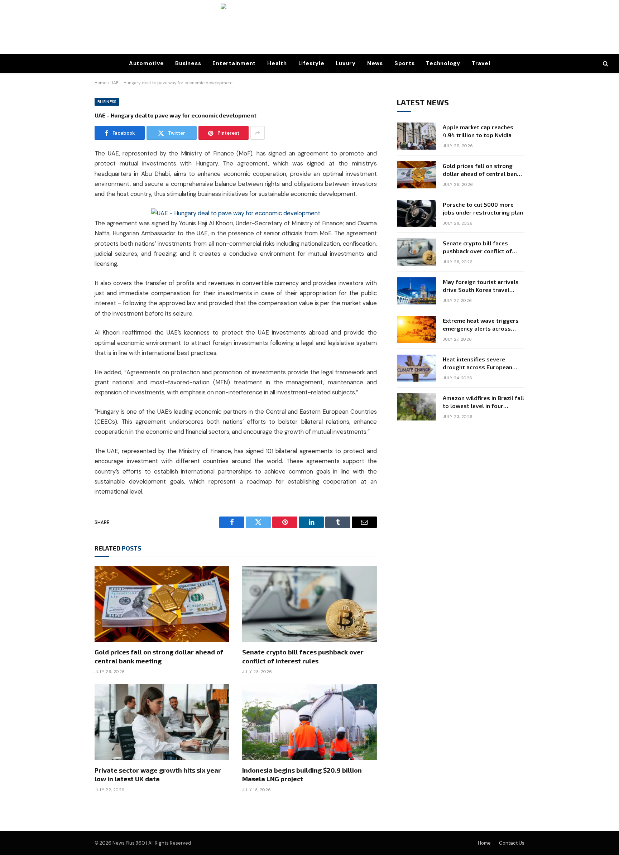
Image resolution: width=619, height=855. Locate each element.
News (375, 63)
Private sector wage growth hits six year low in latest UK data (158, 774)
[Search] (604, 64)
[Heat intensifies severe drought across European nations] (416, 368)
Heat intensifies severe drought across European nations (477, 364)
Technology (443, 63)
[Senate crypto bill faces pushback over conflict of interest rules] (309, 604)
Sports (404, 63)
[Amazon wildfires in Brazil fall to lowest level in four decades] (416, 407)
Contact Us (511, 843)
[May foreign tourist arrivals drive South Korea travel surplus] (416, 290)
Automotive (146, 63)
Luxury (346, 63)
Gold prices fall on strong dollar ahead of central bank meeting (159, 656)
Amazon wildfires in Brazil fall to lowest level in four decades (483, 402)
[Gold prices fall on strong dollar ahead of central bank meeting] (162, 604)
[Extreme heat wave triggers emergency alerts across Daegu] (416, 329)
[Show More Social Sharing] (257, 133)
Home (100, 83)
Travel (481, 63)
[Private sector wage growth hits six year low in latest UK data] (162, 722)
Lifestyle (311, 63)
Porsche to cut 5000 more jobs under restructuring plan (483, 208)
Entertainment (234, 63)
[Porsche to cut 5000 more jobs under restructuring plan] (416, 213)
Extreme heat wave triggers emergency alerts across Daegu (481, 325)
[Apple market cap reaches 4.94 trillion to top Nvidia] (416, 136)
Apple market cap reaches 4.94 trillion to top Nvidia (478, 131)
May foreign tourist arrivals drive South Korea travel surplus (481, 286)
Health (277, 63)
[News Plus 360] (309, 27)
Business (188, 63)
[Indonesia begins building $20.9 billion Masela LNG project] (309, 722)
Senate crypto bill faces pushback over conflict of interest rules (303, 656)
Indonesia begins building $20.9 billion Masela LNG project (302, 774)
